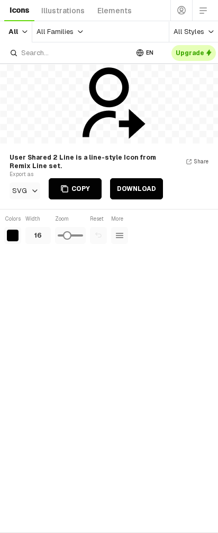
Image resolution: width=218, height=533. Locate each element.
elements (114, 10)
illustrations (63, 10)
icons (19, 10)
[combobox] (68, 52)
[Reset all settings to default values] (98, 235)
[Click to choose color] (12, 235)
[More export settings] (119, 235)
